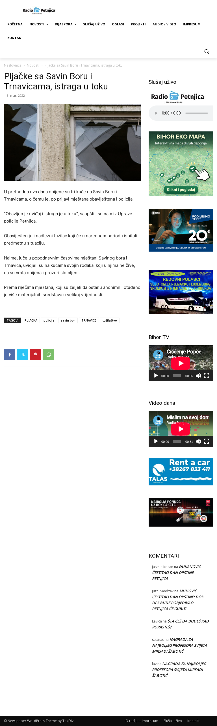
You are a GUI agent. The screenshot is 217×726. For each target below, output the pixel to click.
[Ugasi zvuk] (198, 376)
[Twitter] (22, 354)
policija (49, 320)
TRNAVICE (88, 320)
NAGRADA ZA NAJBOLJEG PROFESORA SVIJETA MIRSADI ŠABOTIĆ (179, 645)
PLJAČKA (31, 320)
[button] (206, 51)
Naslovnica (12, 65)
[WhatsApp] (48, 354)
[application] (181, 363)
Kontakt (193, 720)
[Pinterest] (35, 354)
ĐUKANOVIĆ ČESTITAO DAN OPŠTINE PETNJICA (176, 572)
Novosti (33, 65)
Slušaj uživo (173, 720)
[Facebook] (9, 354)
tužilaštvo (110, 320)
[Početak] (156, 376)
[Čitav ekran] (206, 376)
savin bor (68, 320)
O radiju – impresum (141, 720)
